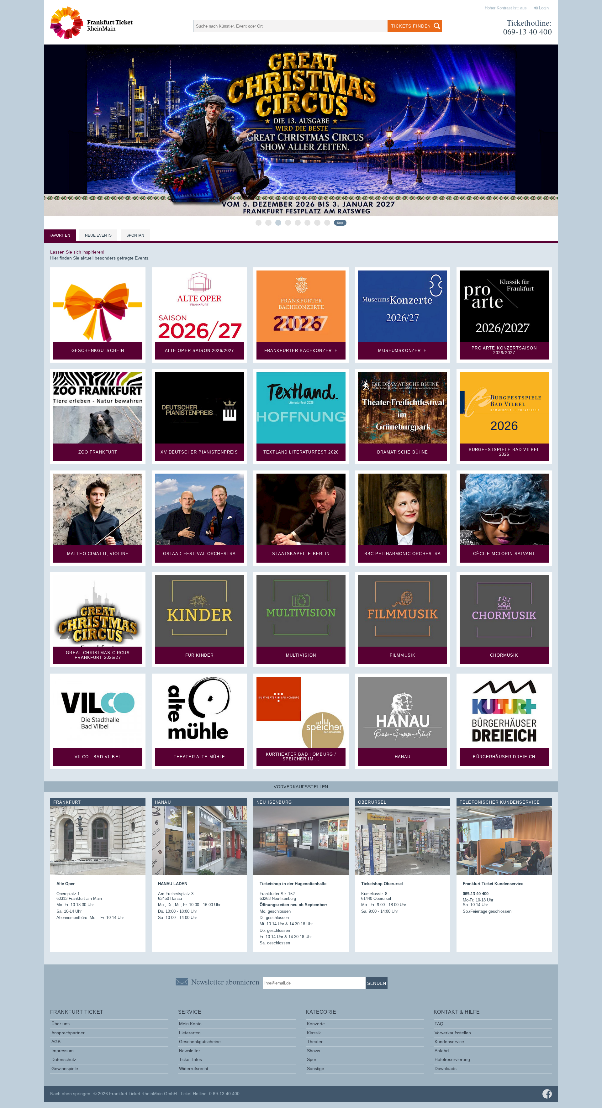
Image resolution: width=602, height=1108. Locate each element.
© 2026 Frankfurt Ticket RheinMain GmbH (135, 1093)
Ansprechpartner (68, 1032)
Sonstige (315, 1068)
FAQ (439, 1023)
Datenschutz (63, 1059)
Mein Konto (190, 1023)
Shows (313, 1050)
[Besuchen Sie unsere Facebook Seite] (547, 1094)
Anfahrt (442, 1050)
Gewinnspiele (64, 1068)
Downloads (446, 1068)
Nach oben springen (70, 1093)
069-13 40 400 (527, 31)
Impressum (62, 1050)
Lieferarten (190, 1032)
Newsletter (189, 1050)
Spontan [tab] (135, 235)
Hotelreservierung (452, 1059)
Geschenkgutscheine (200, 1041)
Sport (312, 1059)
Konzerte (316, 1023)
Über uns (60, 1023)
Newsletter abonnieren (225, 981)
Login (543, 8)
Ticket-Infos (190, 1059)
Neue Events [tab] (98, 235)
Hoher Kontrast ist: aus (506, 8)
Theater (315, 1041)
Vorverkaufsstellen (453, 1032)
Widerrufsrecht (193, 1068)
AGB (56, 1041)
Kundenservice (449, 1041)
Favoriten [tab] (60, 235)
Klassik (314, 1032)
